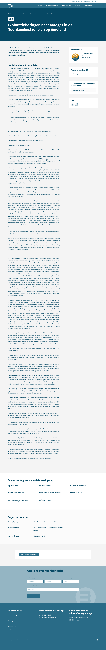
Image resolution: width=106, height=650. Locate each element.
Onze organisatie (13, 621)
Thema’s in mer (12, 627)
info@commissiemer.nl (49, 617)
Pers (9, 624)
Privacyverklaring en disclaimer (17, 640)
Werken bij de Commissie (15, 630)
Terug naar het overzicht (28, 554)
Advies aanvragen (13, 615)
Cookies (29, 640)
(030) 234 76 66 (87, 58)
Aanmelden (32, 596)
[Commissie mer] (11, 6)
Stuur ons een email (87, 56)
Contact (10, 618)
